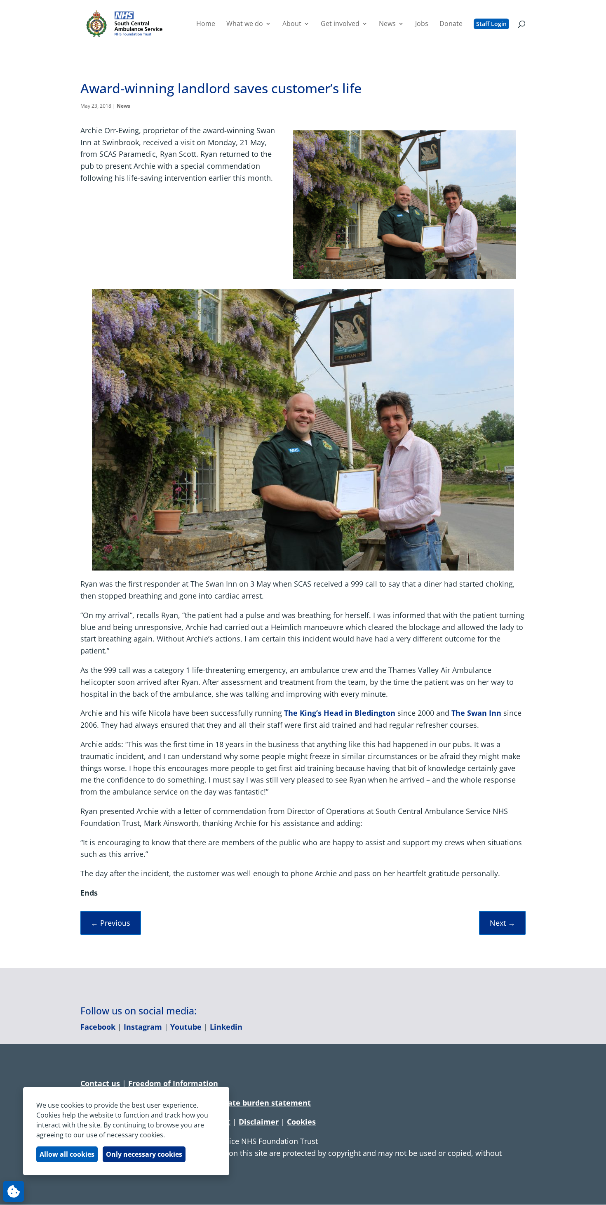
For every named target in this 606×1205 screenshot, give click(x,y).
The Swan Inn (476, 713)
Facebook (97, 1027)
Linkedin (226, 1027)
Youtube (186, 1027)
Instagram (143, 1027)
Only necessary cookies (144, 1154)
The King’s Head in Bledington (339, 713)
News (123, 105)
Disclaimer (259, 1122)
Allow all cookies (67, 1154)
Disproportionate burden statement (243, 1103)
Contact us (100, 1083)
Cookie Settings (13, 1191)
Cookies (301, 1122)
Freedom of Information (173, 1083)
